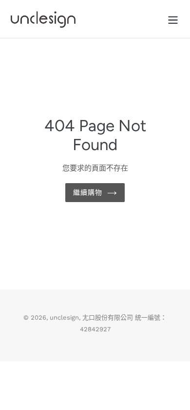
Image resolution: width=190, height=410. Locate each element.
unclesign (64, 317)
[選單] (173, 19)
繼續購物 (87, 192)
